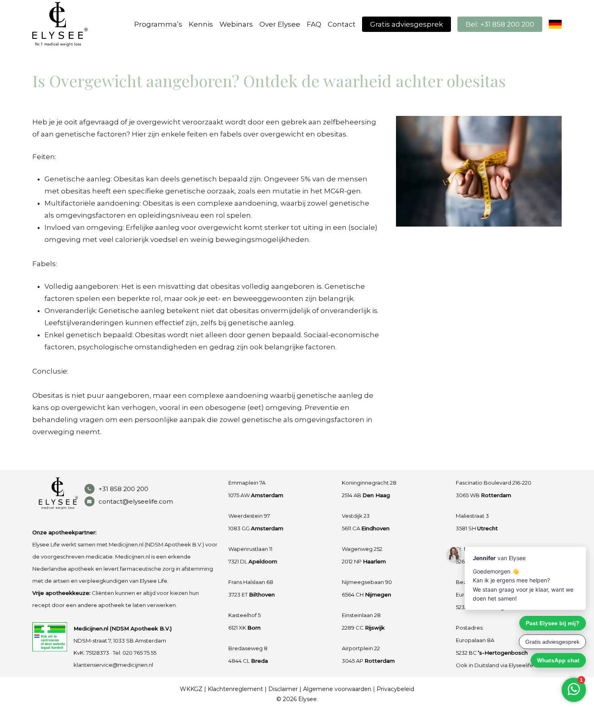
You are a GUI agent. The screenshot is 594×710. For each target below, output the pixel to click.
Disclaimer (283, 689)
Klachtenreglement (235, 689)
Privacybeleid (395, 689)
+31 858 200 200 (123, 489)
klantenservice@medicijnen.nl (113, 665)
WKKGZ (191, 689)
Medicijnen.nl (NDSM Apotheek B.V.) (123, 628)
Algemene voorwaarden (337, 689)
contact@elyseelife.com (136, 501)
